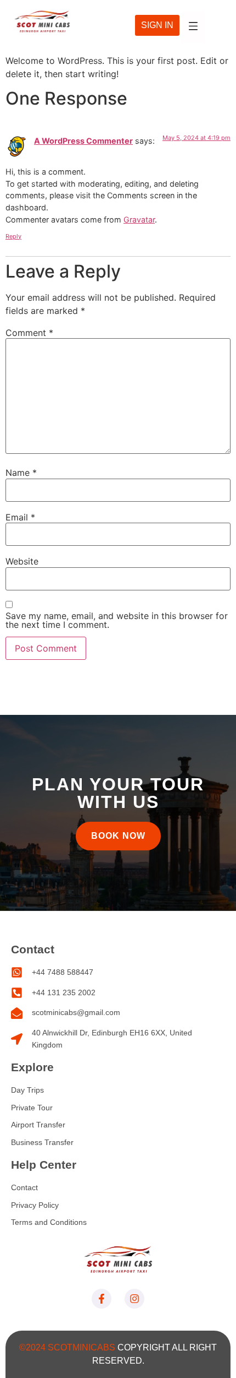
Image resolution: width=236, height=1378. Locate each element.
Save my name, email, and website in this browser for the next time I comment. (116, 620)
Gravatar (139, 219)
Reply (13, 236)
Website (21, 561)
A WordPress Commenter (83, 140)
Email (20, 517)
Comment (29, 332)
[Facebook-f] (101, 1299)
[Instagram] (134, 1299)
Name (21, 472)
